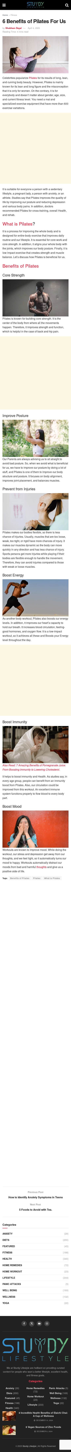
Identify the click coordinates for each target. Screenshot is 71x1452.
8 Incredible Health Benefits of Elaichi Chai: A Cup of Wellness (43, 1414)
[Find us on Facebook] (24, 1323)
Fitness (14, 15)
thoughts (41, 867)
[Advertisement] (35, 148)
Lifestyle (8, 1277)
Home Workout (12, 1271)
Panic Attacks (11, 1284)
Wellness (8, 1296)
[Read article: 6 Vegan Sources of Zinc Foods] (9, 1430)
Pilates (33, 78)
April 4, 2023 (34, 28)
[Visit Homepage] (35, 5)
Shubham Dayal (13, 28)
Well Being (9, 1290)
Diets (5, 1240)
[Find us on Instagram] (47, 1323)
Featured (8, 1246)
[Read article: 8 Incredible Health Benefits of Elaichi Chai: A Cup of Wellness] (9, 1416)
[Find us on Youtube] (39, 1323)
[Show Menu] (4, 5)
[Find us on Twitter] (31, 1324)
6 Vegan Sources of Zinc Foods (43, 1427)
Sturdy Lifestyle (29, 1446)
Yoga (5, 1303)
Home (5, 15)
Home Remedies (12, 1265)
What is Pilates (17, 223)
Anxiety (7, 1233)
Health (7, 1258)
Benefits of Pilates (20, 265)
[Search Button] (67, 5)
